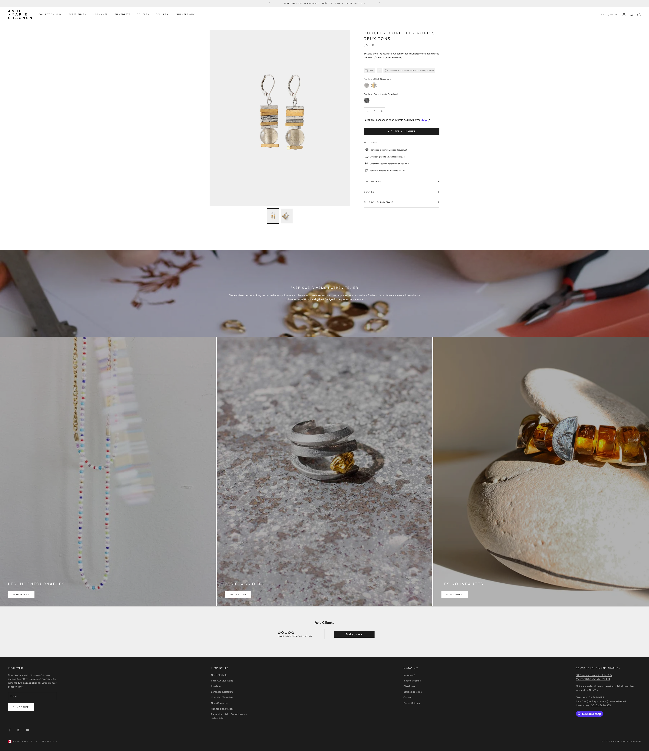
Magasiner (100, 14)
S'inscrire (21, 707)
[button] (273, 216)
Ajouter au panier (401, 131)
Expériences (77, 14)
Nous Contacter (219, 703)
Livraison (216, 686)
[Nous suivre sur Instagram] (18, 730)
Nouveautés (409, 675)
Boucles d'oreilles (412, 691)
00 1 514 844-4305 (601, 705)
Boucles (143, 14)
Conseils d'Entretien (222, 697)
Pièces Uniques (411, 703)
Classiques (409, 686)
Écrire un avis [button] (354, 634)
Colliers (162, 14)
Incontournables (412, 680)
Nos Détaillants (219, 675)
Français (607, 14)
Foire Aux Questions (222, 680)
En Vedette (122, 14)
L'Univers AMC (185, 14)
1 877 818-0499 (618, 701)
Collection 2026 (50, 14)
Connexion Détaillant (222, 708)
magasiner (21, 594)
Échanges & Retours (222, 691)
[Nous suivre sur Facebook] (9, 730)
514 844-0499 (596, 697)
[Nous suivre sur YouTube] (27, 730)
